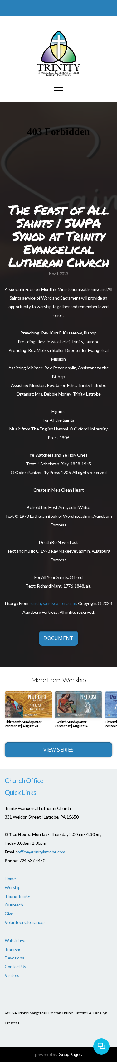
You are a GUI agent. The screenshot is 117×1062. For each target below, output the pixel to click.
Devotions (14, 957)
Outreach (14, 904)
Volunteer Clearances (25, 922)
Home (10, 878)
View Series (58, 749)
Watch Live (15, 940)
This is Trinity (17, 896)
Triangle (12, 949)
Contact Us (15, 966)
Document (58, 638)
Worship (13, 887)
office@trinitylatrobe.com (41, 851)
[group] (28, 712)
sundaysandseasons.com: (53, 603)
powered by (58, 1054)
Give (9, 913)
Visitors (12, 975)
